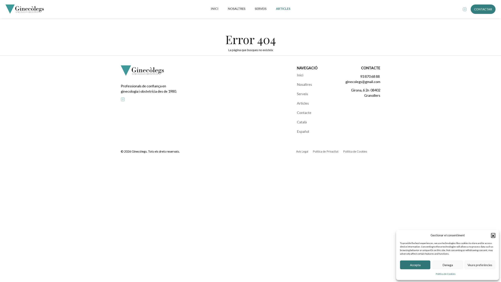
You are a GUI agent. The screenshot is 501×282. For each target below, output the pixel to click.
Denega (447, 265)
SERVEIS (261, 8)
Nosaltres (304, 84)
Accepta (415, 265)
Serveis (302, 94)
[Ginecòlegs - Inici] (24, 9)
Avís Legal (302, 151)
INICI (214, 8)
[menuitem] (316, 75)
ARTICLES (283, 8)
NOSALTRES (236, 8)
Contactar (483, 9)
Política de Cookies (446, 273)
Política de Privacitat (326, 151)
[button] (493, 235)
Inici (300, 75)
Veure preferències (480, 265)
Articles (303, 103)
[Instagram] (465, 9)
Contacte (304, 113)
